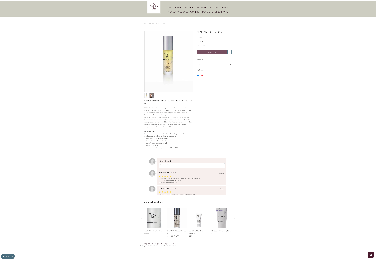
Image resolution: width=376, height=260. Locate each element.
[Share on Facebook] (198, 75)
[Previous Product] (141, 220)
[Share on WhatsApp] (205, 75)
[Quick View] (154, 220)
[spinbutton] (201, 45)
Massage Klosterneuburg (148, 248)
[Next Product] (235, 220)
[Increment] (204, 45)
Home (146, 24)
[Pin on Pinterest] (202, 75)
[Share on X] (209, 75)
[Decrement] (198, 45)
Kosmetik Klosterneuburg (167, 248)
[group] (188, 226)
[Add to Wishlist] (229, 52)
